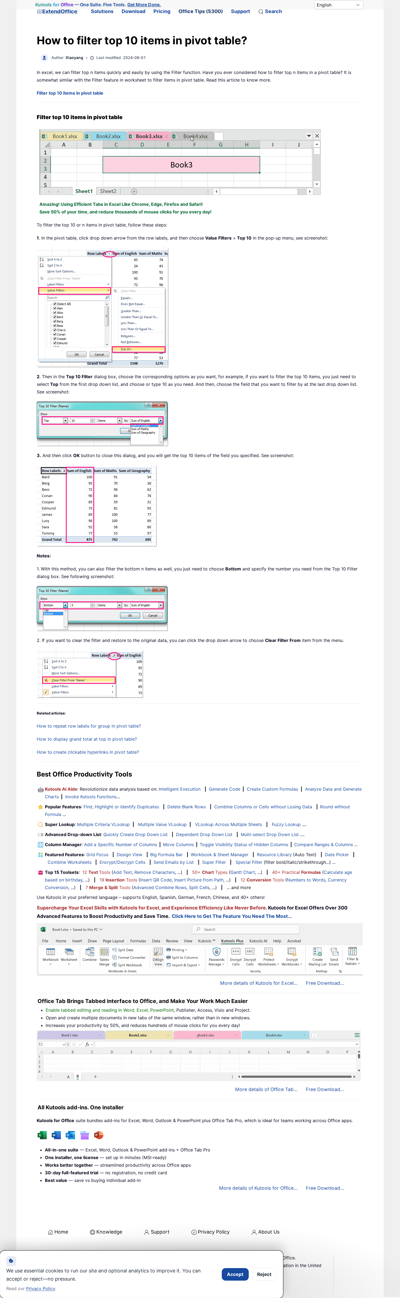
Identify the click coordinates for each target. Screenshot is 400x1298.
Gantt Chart (242, 872)
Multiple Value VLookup (162, 824)
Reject (264, 1274)
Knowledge (109, 1232)
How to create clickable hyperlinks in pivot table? (88, 752)
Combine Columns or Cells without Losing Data (263, 806)
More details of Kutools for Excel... (259, 983)
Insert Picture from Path (198, 880)
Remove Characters (154, 872)
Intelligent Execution (180, 789)
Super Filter (214, 862)
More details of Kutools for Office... (258, 1188)
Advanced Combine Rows (159, 887)
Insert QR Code (156, 880)
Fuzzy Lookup (286, 824)
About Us (268, 1232)
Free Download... (325, 983)
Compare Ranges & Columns (323, 844)
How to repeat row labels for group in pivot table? (89, 726)
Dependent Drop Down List (204, 834)
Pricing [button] (161, 11)
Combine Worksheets (69, 862)
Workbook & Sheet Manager (219, 854)
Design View (129, 854)
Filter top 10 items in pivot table (70, 93)
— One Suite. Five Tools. (98, 4)
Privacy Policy (214, 1232)
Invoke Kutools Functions (90, 796)
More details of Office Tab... (266, 1089)
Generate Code (224, 789)
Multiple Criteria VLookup (103, 824)
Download (133, 11)
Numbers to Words (306, 880)
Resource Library (274, 854)
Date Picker (337, 854)
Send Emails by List (173, 862)
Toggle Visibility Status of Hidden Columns (244, 844)
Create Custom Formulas (272, 789)
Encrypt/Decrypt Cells (122, 862)
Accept (235, 1274)
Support (240, 11)
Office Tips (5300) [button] (201, 11)
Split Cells (199, 887)
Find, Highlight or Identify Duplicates (121, 806)
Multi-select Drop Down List (270, 834)
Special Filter (249, 862)
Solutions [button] (102, 11)
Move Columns (178, 844)
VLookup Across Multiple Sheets (228, 824)
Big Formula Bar (166, 854)
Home (61, 1232)
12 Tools (96, 872)
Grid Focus (97, 854)
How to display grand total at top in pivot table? (87, 739)
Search (273, 11)
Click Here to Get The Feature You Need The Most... (232, 916)
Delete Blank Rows (186, 806)
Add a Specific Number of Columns (120, 844)
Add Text (122, 872)
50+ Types (209, 872)
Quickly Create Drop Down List (135, 834)
